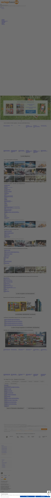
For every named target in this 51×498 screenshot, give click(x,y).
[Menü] (49, 491)
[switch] (48, 495)
